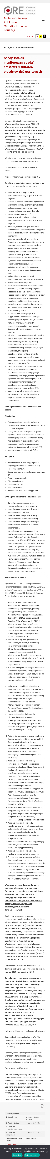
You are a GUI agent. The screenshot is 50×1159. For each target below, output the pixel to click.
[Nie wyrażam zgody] (47, 1152)
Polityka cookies (31, 1155)
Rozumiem (17, 1155)
